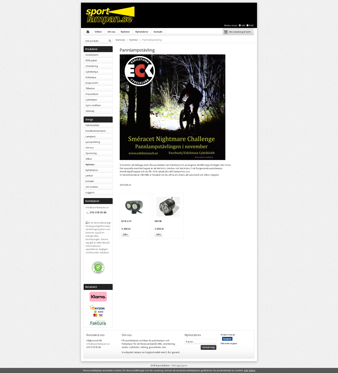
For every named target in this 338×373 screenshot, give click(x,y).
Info (125, 234)
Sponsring (91, 153)
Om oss (111, 31)
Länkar (89, 175)
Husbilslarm (92, 54)
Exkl (251, 25)
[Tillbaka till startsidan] (88, 31)
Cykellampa (92, 71)
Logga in (90, 192)
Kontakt (158, 31)
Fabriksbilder (92, 125)
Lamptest (90, 136)
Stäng (252, 370)
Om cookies (92, 186)
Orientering (92, 66)
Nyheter (125, 31)
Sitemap (90, 110)
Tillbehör (90, 88)
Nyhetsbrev (141, 31)
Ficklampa (91, 77)
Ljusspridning (93, 141)
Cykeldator (91, 99)
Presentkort (92, 94)
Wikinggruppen (179, 365)
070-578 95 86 (93, 347)
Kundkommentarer (96, 130)
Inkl (244, 25)
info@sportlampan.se (97, 207)
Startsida (120, 39)
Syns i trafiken (93, 105)
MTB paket (91, 60)
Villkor (98, 31)
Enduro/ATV (92, 82)
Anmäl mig (208, 347)
